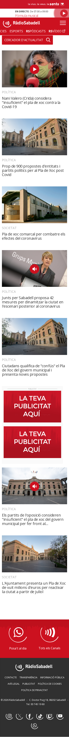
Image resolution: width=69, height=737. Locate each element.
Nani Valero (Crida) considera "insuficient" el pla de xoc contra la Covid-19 (31, 102)
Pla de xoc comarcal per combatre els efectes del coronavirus (33, 236)
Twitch (50, 716)
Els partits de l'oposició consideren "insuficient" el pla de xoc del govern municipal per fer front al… (32, 519)
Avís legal (14, 683)
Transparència (28, 677)
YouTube (60, 716)
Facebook (29, 716)
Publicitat (28, 683)
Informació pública (52, 677)
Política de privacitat (34, 690)
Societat (9, 228)
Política (9, 92)
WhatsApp (34, 726)
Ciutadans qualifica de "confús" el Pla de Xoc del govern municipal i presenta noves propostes (33, 370)
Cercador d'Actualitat (23, 40)
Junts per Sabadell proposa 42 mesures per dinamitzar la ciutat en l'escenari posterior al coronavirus (32, 302)
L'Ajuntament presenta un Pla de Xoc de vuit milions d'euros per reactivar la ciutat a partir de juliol (34, 587)
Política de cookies (50, 683)
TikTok (40, 716)
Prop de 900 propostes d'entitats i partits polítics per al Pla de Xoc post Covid (33, 170)
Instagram (9, 716)
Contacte (11, 677)
